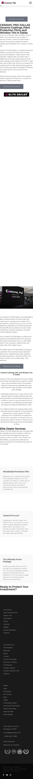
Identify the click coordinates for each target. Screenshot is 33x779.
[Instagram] (10, 774)
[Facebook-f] (3, 774)
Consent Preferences (15, 770)
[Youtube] (7, 774)
